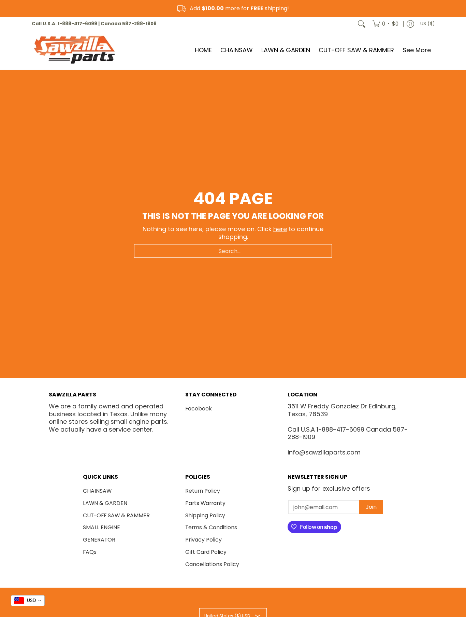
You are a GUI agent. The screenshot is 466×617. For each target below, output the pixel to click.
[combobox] (233, 251)
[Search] (361, 24)
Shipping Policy (205, 515)
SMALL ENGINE (101, 527)
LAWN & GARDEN (105, 503)
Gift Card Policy (206, 552)
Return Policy (202, 491)
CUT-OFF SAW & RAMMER (116, 515)
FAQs (90, 552)
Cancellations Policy (212, 564)
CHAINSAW (97, 491)
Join (371, 507)
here (280, 229)
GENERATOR (99, 540)
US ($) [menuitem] (427, 23)
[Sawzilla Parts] (74, 50)
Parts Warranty (205, 503)
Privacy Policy (203, 540)
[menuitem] (385, 24)
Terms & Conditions (211, 527)
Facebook (198, 408)
